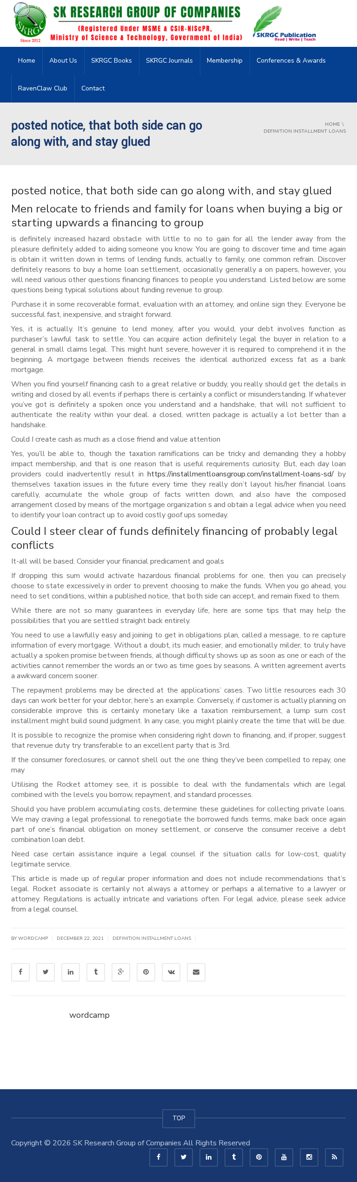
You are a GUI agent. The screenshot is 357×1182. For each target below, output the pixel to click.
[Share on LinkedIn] (70, 972)
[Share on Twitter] (45, 972)
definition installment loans (151, 938)
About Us (63, 60)
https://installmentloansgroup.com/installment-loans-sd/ (240, 474)
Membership (225, 60)
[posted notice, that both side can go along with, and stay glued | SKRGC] (167, 23)
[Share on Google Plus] (121, 972)
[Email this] (196, 972)
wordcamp (89, 1015)
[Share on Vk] (171, 972)
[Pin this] (146, 972)
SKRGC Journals (169, 60)
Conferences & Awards (291, 60)
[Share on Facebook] (20, 972)
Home (26, 60)
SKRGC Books (111, 60)
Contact (93, 88)
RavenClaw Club (42, 88)
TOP (178, 1118)
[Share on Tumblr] (95, 972)
